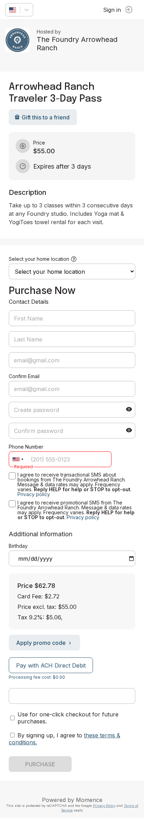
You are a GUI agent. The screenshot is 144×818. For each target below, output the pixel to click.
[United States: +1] (18, 459)
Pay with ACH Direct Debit (51, 665)
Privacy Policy (104, 806)
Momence (89, 799)
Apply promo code (41, 642)
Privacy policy (33, 494)
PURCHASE (40, 764)
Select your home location (39, 259)
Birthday (18, 546)
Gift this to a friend (46, 117)
